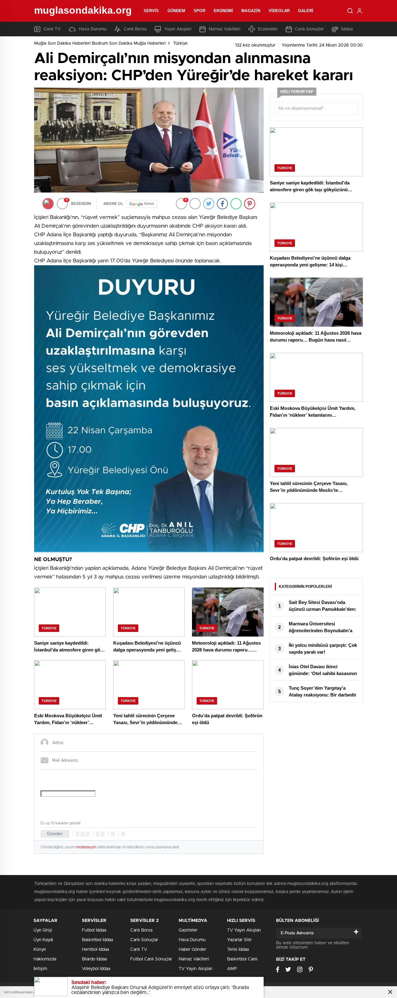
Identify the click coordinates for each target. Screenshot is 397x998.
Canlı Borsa (135, 29)
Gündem (176, 10)
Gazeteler (188, 930)
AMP (232, 969)
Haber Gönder (192, 949)
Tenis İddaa (238, 949)
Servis (151, 10)
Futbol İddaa (94, 930)
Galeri (306, 10)
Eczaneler (268, 29)
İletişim (40, 969)
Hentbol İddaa (95, 949)
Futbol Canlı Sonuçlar (151, 959)
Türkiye (180, 43)
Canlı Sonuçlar (309, 29)
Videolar (279, 10)
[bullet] (103, 834)
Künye (39, 949)
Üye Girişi (42, 930)
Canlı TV (52, 29)
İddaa (347, 29)
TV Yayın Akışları (195, 969)
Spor (199, 10)
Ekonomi (223, 10)
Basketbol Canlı (242, 959)
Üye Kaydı (43, 940)
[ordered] (98, 834)
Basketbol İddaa (97, 940)
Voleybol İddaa (96, 969)
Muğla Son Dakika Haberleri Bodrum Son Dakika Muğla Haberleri (100, 43)
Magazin (250, 10)
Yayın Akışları (177, 29)
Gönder (55, 834)
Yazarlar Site (239, 940)
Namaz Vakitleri (224, 29)
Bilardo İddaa (94, 959)
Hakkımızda (44, 959)
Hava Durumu (92, 29)
